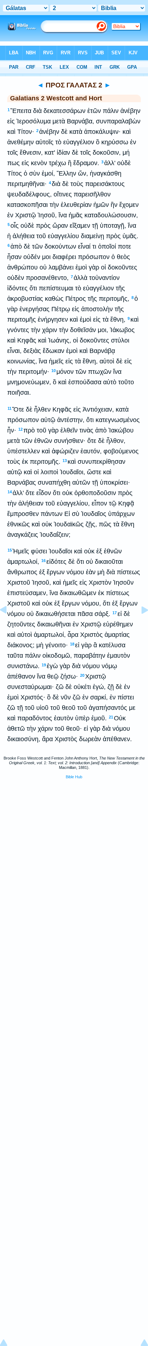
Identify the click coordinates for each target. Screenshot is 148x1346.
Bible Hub (74, 777)
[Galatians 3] (139, 626)
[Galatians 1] (9, 626)
